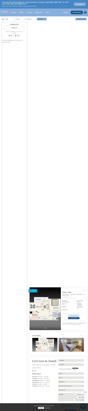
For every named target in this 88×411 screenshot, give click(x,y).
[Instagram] (35, 371)
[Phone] (85, 12)
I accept (41, 407)
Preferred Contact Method (65, 369)
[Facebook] (32, 371)
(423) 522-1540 (36, 368)
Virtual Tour (74, 318)
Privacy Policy (47, 407)
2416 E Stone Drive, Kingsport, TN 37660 (43, 365)
